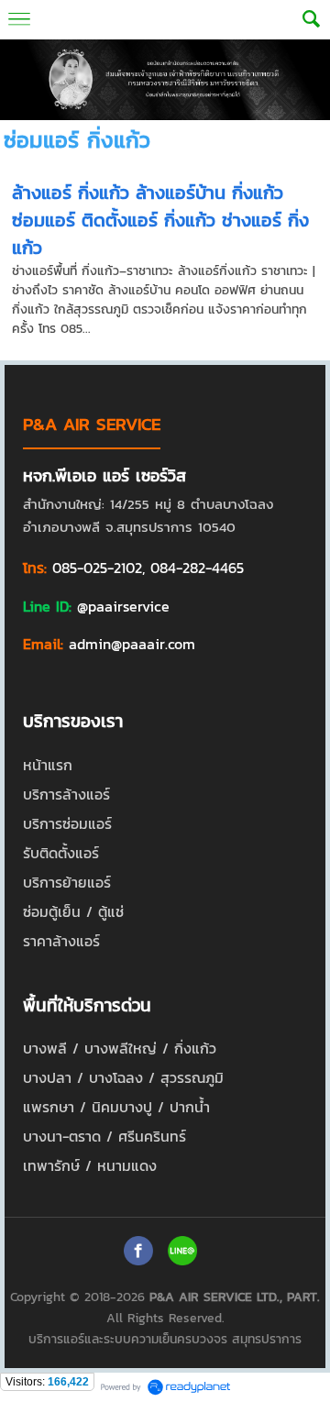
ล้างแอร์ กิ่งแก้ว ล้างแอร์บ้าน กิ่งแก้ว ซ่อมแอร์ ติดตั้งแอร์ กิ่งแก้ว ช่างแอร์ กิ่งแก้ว (160, 220)
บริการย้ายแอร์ (67, 882)
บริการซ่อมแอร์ (67, 823)
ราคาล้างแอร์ (61, 941)
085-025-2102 (97, 568)
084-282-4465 (197, 568)
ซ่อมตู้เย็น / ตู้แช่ (73, 911)
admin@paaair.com (132, 644)
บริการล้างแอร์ (66, 794)
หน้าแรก (47, 765)
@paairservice (123, 606)
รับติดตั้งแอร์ (61, 853)
